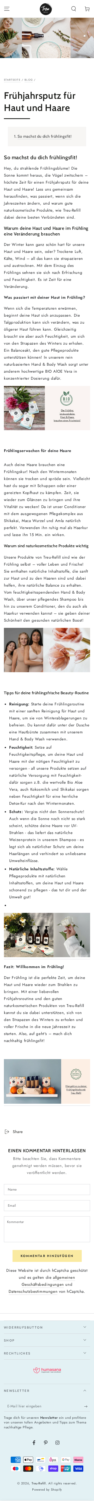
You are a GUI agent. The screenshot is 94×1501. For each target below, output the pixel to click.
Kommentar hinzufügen (47, 1256)
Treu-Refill (39, 1483)
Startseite (12, 80)
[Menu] (7, 8)
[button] (73, 8)
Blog (29, 80)
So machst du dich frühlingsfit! (44, 136)
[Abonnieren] (87, 1406)
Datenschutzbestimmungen (33, 1291)
